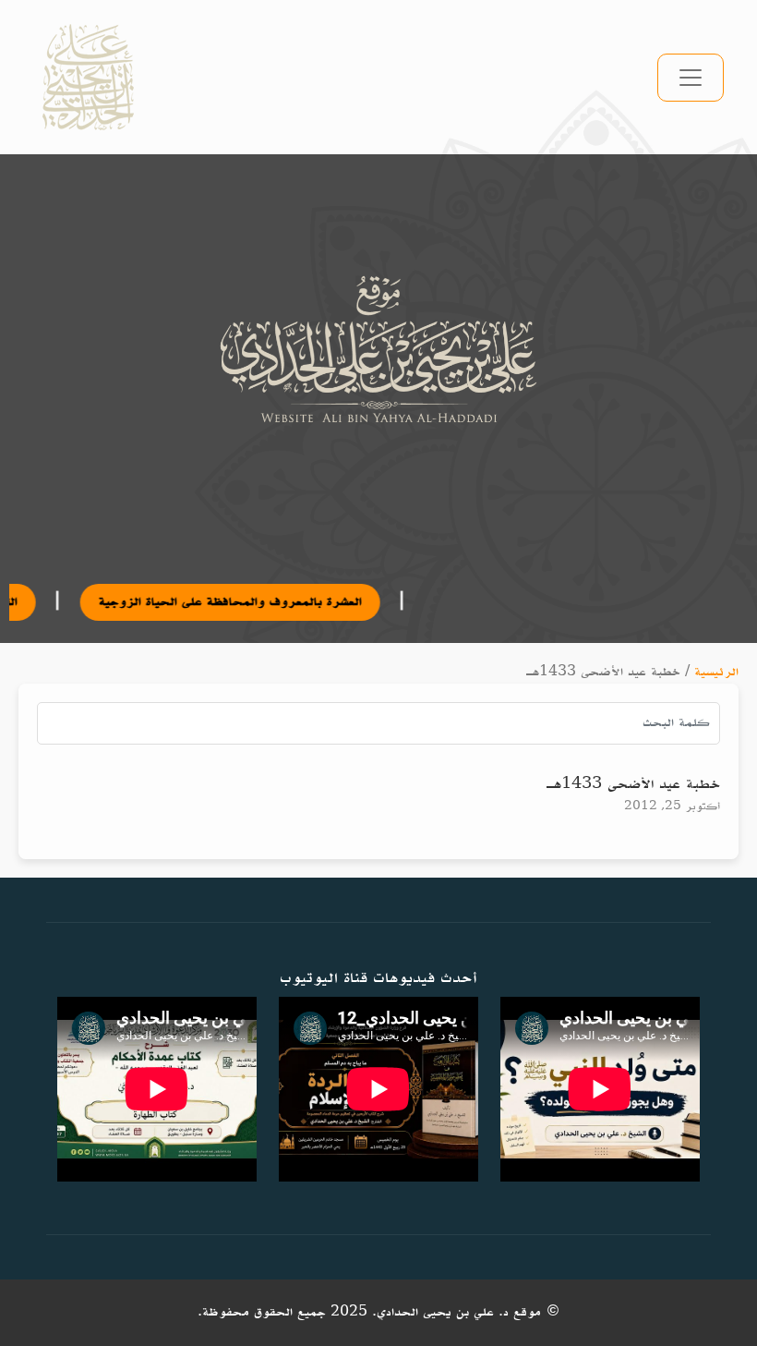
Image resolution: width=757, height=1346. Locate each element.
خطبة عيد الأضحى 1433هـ (633, 784)
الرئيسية (716, 672)
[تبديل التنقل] (690, 78)
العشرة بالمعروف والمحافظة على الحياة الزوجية (197, 601)
